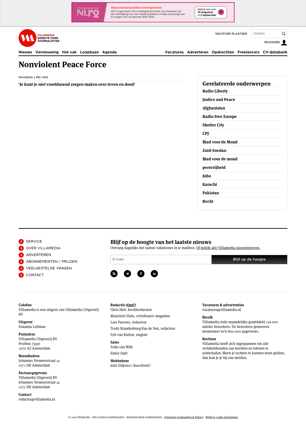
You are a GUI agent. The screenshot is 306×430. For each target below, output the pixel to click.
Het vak (69, 52)
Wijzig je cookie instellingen (222, 417)
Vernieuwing (47, 52)
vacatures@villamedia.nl (221, 309)
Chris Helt (118, 309)
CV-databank (275, 52)
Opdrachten (223, 52)
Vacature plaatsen (231, 33)
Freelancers (248, 52)
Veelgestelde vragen (49, 268)
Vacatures (174, 52)
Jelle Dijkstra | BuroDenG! (130, 365)
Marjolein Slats (122, 316)
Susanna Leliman (32, 326)
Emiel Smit (118, 353)
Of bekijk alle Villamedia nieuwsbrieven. (228, 247)
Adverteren (197, 52)
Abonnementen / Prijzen (51, 262)
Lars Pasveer (120, 322)
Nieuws (25, 52)
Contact (35, 275)
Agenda (109, 52)
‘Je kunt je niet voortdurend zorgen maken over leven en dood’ (77, 84)
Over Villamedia (43, 248)
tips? (131, 305)
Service (34, 241)
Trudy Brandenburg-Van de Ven (134, 328)
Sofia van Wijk (121, 347)
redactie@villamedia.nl (37, 399)
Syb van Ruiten (122, 334)
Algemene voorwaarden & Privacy (183, 417)
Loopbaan (89, 52)
